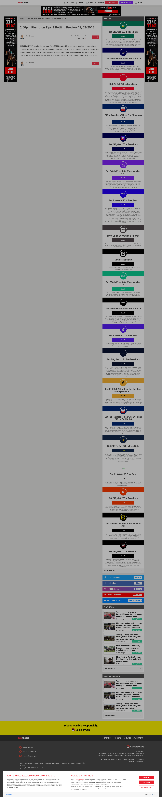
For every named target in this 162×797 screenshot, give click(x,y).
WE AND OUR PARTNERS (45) (84, 776)
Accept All (146, 777)
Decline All (146, 782)
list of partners (88, 788)
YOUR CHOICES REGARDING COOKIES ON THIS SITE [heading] (31, 776)
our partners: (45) (79, 779)
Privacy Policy (9, 794)
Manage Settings (146, 787)
